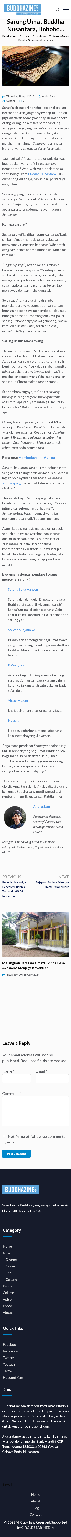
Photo (7, 1306)
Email (41, 1071)
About (7, 1312)
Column (8, 1293)
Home (7, 1246)
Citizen (11, 1266)
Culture (10, 100)
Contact (36, 1514)
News (7, 1253)
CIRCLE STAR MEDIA (37, 1527)
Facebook (10, 1344)
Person (8, 1286)
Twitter (8, 1358)
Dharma (12, 1259)
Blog (35, 1508)
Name (8, 1071)
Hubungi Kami (13, 1377)
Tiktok (7, 1371)
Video (7, 1299)
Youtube (9, 1364)
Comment (11, 1093)
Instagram (10, 1351)
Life (9, 1273)
